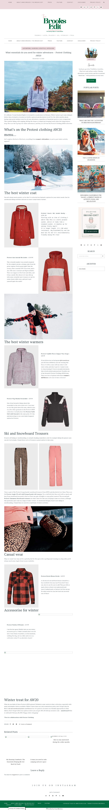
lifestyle (42, 48)
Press (39, 803)
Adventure (27, 48)
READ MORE (92, 81)
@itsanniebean (64, 360)
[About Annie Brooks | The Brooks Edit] (91, 53)
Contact (8, 804)
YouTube (47, 803)
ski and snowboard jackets (16, 708)
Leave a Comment (26, 724)
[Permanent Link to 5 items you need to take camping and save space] (38, 746)
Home (5, 803)
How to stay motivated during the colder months (61, 741)
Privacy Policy (29, 804)
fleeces (29, 708)
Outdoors (50, 48)
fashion (35, 48)
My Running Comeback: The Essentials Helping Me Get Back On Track (15, 762)
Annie (91, 65)
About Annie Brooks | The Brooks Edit (22, 803)
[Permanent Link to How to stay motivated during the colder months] (61, 736)
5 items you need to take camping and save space (38, 761)
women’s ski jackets (42, 139)
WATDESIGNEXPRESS (99, 803)
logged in (15, 774)
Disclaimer (18, 804)
